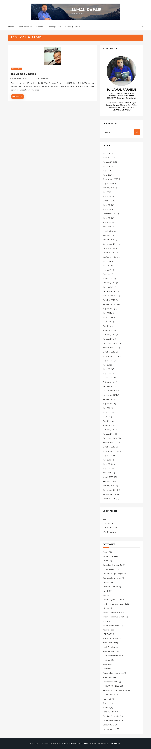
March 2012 (108, 378)
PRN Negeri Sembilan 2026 (115, 690)
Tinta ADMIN (108, 712)
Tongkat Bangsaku (111, 716)
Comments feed (110, 527)
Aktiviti (106, 552)
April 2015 (107, 227)
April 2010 (107, 473)
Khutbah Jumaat (110, 638)
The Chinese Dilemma (23, 74)
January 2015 (108, 239)
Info (104, 621)
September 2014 (110, 257)
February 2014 (109, 283)
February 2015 (109, 235)
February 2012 (109, 382)
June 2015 (107, 218)
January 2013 (108, 339)
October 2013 (109, 300)
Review (106, 703)
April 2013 (107, 326)
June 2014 (107, 265)
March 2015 (108, 231)
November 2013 (110, 296)
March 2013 (108, 330)
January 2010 (108, 486)
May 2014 (107, 270)
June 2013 (107, 317)
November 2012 (110, 347)
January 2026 (109, 162)
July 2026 (107, 153)
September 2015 (110, 214)
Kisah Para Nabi (110, 643)
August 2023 (108, 183)
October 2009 (109, 499)
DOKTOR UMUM (110, 587)
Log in (105, 519)
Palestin (106, 668)
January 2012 (108, 386)
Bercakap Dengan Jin (112, 565)
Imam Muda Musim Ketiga (115, 617)
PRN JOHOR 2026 (111, 686)
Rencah (106, 699)
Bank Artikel (24, 27)
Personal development (113, 673)
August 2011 (108, 404)
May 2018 (107, 196)
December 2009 (110, 490)
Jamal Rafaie (16, 78)
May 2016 (107, 209)
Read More (16, 96)
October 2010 (109, 447)
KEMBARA (107, 634)
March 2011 (108, 425)
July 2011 (106, 408)
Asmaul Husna (109, 556)
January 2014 (108, 287)
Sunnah (106, 707)
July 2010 (107, 460)
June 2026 (107, 157)
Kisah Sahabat (109, 647)
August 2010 (108, 455)
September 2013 (110, 304)
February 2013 (109, 334)
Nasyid (106, 664)
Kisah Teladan (109, 651)
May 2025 (107, 170)
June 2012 (107, 369)
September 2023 (110, 179)
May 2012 (107, 373)
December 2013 (110, 291)
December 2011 (110, 391)
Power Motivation (111, 682)
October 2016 (109, 201)
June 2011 (107, 412)
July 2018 (107, 192)
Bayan (105, 561)
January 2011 (108, 434)
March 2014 (108, 278)
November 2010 (110, 442)
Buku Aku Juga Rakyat (113, 574)
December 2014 (110, 244)
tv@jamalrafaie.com (111, 720)
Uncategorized (109, 729)
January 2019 (108, 188)
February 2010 (109, 481)
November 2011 (110, 395)
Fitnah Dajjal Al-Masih (112, 599)
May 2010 (107, 468)
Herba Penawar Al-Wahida (115, 604)
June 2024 (107, 175)
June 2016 (107, 205)
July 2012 (107, 365)
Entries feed (108, 523)
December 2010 (110, 438)
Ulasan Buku (108, 725)
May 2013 (107, 322)
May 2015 (107, 222)
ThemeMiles (114, 743)
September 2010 (110, 451)
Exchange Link (54, 27)
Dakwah (106, 582)
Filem (105, 595)
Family (106, 591)
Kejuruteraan (108, 630)
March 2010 (108, 477)
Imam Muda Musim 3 (112, 612)
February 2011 (109, 429)
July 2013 (107, 313)
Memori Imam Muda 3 (113, 656)
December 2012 (110, 343)
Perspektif (107, 677)
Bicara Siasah (16, 68)
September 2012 (110, 356)
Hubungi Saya (71, 27)
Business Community (112, 578)
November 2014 (110, 248)
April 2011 (107, 421)
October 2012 (109, 352)
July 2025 (107, 166)
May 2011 (107, 417)
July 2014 (107, 261)
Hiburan (106, 608)
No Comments (43, 78)
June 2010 (107, 464)
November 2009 (110, 494)
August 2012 (108, 360)
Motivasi (106, 660)
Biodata (39, 27)
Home (11, 27)
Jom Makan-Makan (111, 625)
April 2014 (107, 274)
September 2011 (110, 399)
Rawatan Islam (109, 694)
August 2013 (108, 309)
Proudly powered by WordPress (73, 743)
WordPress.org (109, 532)
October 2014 (109, 252)
